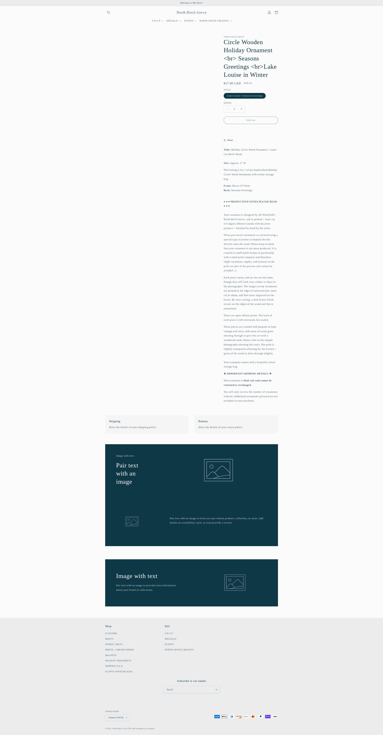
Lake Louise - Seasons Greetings (246, 96)
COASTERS (111, 633)
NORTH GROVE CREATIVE (179, 649)
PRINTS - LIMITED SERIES (119, 649)
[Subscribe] (216, 689)
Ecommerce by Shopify (145, 728)
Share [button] (230, 140)
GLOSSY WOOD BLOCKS (118, 671)
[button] (108, 12)
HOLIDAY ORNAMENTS (118, 660)
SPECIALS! (171, 639)
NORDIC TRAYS (114, 644)
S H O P (169, 633)
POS (130, 728)
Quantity (227, 102)
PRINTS (109, 639)
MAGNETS (111, 655)
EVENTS (169, 644)
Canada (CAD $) (116, 717)
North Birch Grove (120, 728)
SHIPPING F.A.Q (114, 666)
